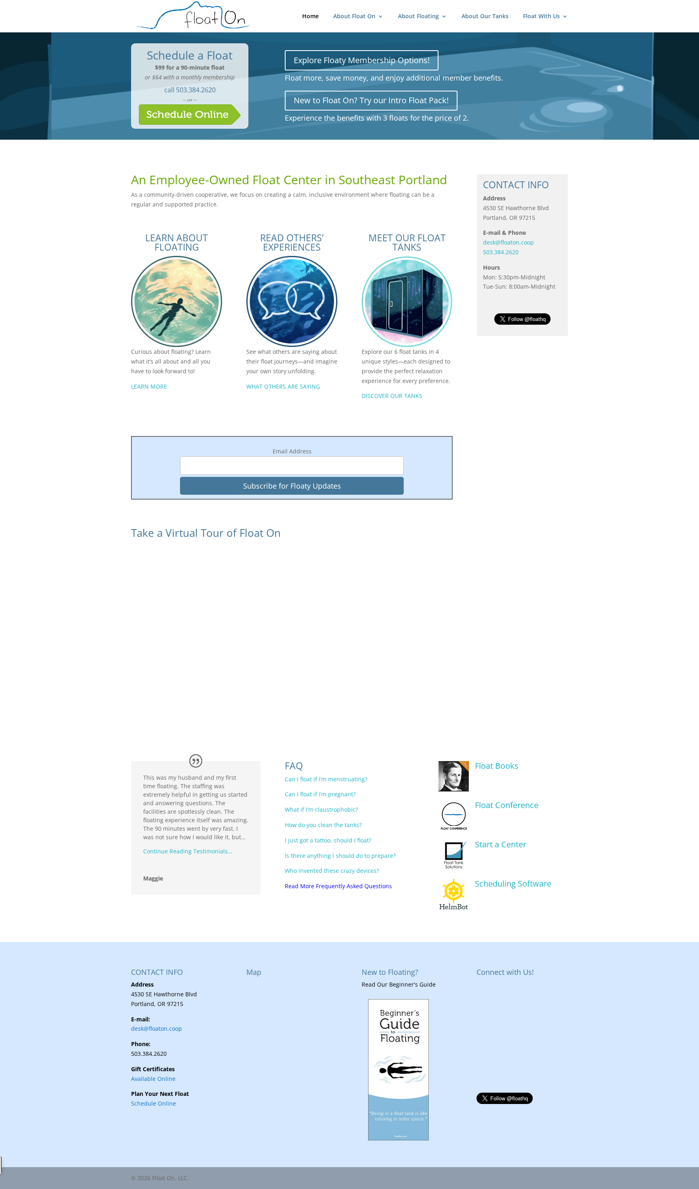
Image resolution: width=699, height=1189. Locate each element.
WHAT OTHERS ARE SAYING (283, 386)
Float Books (497, 765)
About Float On (354, 16)
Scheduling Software (513, 883)
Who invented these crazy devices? (332, 870)
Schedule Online (153, 1103)
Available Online (153, 1079)
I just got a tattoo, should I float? (328, 840)
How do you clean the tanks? (323, 825)
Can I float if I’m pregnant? (320, 794)
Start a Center (500, 844)
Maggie (153, 878)
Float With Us (541, 16)
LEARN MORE (149, 386)
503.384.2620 (196, 89)
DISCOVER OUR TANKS (392, 396)
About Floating (418, 16)
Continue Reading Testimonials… (187, 851)
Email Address (292, 451)
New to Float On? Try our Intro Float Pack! (371, 100)
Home (310, 16)
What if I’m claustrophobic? (321, 809)
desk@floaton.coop (508, 242)
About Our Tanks (485, 16)
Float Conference (506, 805)
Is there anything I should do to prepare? (340, 855)
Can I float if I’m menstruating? (326, 779)
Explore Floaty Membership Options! (362, 60)
